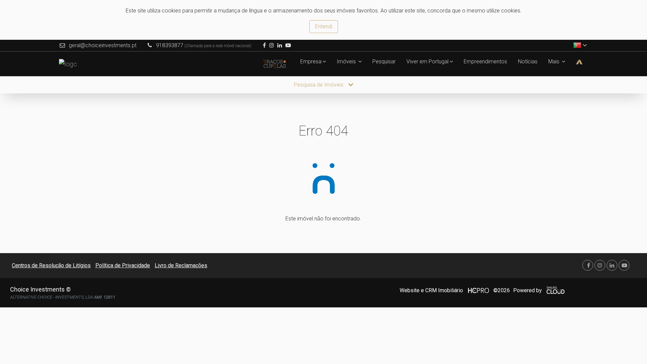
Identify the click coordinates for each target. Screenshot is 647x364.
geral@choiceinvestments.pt (102, 45)
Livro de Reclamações (181, 265)
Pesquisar (384, 61)
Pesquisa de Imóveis (319, 85)
